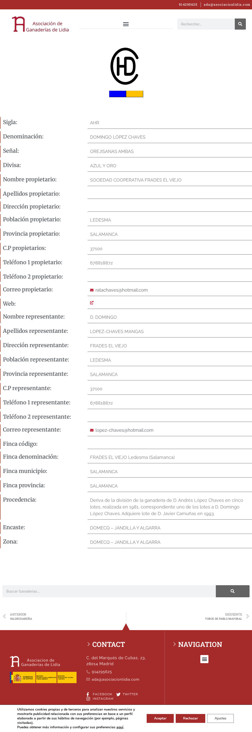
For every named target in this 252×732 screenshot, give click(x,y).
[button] (126, 24)
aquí (119, 727)
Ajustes (220, 718)
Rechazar (190, 718)
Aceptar (160, 718)
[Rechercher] (240, 24)
